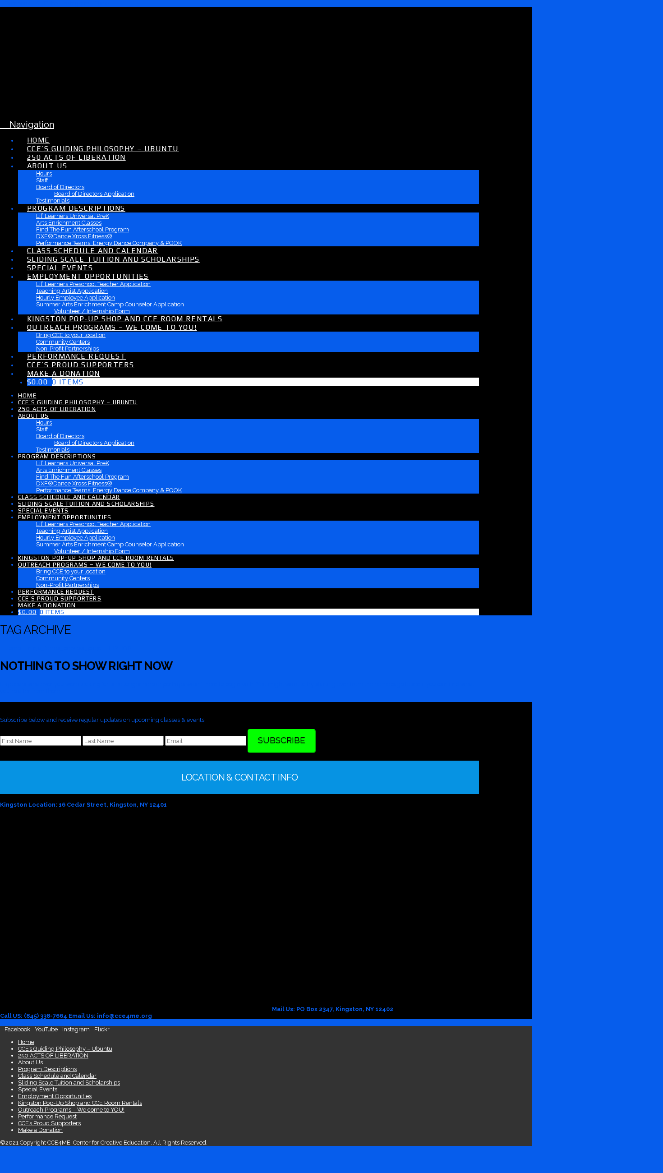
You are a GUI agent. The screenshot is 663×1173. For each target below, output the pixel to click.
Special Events (37, 1089)
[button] (27, 124)
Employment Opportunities (55, 1096)
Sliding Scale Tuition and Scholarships (69, 1082)
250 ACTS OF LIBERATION (53, 1055)
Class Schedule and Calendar (57, 1075)
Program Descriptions (47, 1069)
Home (26, 1042)
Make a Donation (40, 1130)
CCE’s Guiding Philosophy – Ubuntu (65, 1048)
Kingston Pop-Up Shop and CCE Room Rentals (80, 1102)
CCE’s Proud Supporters (49, 1123)
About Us (30, 1062)
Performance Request (47, 1116)
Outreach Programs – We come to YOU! (71, 1109)
